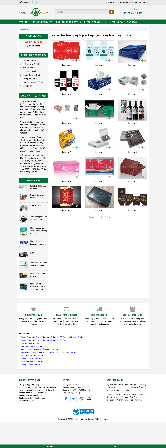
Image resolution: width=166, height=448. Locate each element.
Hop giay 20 (66, 123)
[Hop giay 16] (99, 139)
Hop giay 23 (66, 94)
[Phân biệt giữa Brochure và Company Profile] (23, 242)
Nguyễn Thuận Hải (114, 385)
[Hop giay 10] (99, 197)
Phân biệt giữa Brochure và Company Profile (33, 244)
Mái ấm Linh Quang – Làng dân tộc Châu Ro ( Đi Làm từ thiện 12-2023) (49, 352)
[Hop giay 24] (132, 51)
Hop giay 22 (99, 94)
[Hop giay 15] (132, 139)
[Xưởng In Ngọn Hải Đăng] (33, 12)
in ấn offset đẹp (36, 205)
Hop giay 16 (99, 152)
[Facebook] (66, 399)
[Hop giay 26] (66, 51)
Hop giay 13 (99, 181)
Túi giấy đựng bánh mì (31, 75)
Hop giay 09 (132, 210)
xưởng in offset (29, 137)
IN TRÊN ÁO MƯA (116, 22)
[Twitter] (73, 399)
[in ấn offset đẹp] (23, 208)
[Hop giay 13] (99, 168)
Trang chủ (24, 29)
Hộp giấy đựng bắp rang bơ (31, 346)
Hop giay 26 (66, 65)
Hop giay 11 (66, 210)
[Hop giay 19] (99, 110)
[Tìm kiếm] (111, 12)
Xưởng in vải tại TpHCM (30, 365)
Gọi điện (50, 446)
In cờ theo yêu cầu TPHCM (32, 355)
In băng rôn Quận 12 (30, 79)
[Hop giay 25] (99, 51)
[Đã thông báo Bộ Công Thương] (83, 412)
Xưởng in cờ (27, 86)
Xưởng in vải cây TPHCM (31, 358)
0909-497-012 (110, 2)
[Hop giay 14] (66, 168)
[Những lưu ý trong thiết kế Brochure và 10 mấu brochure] (23, 287)
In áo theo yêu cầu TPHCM (33, 82)
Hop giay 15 (132, 152)
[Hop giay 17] (132, 110)
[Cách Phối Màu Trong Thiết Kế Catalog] (23, 265)
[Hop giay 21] (132, 81)
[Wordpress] (81, 399)
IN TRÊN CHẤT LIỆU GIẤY (42, 22)
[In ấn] (23, 255)
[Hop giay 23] (66, 81)
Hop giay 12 (132, 181)
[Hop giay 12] (132, 168)
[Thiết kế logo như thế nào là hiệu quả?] (23, 219)
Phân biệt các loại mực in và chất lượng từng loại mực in (38, 230)
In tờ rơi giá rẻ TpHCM (31, 64)
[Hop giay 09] (132, 197)
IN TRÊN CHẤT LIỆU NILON (95, 22)
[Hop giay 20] (66, 110)
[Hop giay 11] (66, 197)
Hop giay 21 (132, 94)
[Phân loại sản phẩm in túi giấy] (23, 275)
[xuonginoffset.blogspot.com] (89, 399)
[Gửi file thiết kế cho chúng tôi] (23, 187)
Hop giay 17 (132, 123)
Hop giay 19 (99, 123)
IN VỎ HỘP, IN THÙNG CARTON (68, 22)
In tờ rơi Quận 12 (28, 68)
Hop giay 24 (132, 65)
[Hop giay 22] (99, 81)
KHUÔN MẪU (132, 22)
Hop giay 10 (99, 210)
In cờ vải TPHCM (29, 61)
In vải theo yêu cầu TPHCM (32, 361)
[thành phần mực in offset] (23, 197)
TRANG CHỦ (24, 22)
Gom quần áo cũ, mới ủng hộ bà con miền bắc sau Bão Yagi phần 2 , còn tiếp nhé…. (53, 337)
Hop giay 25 (99, 65)
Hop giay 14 (66, 181)
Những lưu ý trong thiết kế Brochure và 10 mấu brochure (38, 286)
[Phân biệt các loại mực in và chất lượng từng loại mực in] (23, 231)
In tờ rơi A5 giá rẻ (29, 71)
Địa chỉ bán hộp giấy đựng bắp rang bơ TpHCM (39, 349)
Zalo (116, 446)
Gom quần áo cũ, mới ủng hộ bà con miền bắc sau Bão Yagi (44, 340)
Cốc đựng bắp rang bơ (30, 343)
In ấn (32, 253)
